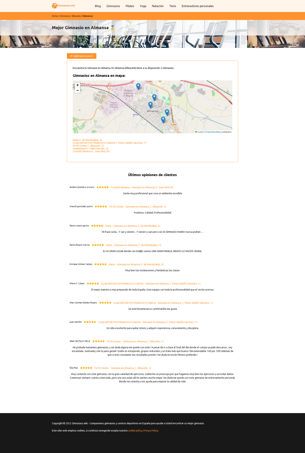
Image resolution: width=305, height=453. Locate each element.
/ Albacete (75, 16)
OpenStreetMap (214, 131)
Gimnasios (113, 6)
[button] (150, 105)
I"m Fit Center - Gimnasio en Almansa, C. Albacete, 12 (137, 206)
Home (55, 16)
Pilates (130, 6)
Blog (98, 6)
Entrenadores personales (198, 6)
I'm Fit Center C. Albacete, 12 (88, 145)
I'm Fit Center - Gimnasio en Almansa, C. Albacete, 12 (135, 341)
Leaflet (200, 131)
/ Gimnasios (64, 16)
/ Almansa (87, 16)
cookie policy (135, 430)
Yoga (143, 6)
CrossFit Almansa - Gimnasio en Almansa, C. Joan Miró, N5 (142, 187)
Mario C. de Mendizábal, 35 (87, 140)
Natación (158, 6)
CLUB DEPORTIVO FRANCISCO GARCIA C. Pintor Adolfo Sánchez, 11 (110, 142)
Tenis (172, 6)
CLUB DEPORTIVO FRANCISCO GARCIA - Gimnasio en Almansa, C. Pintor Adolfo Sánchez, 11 (151, 283)
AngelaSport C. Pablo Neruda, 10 (90, 148)
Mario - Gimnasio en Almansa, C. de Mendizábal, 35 (132, 225)
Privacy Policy (150, 430)
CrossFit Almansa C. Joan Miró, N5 (91, 151)
